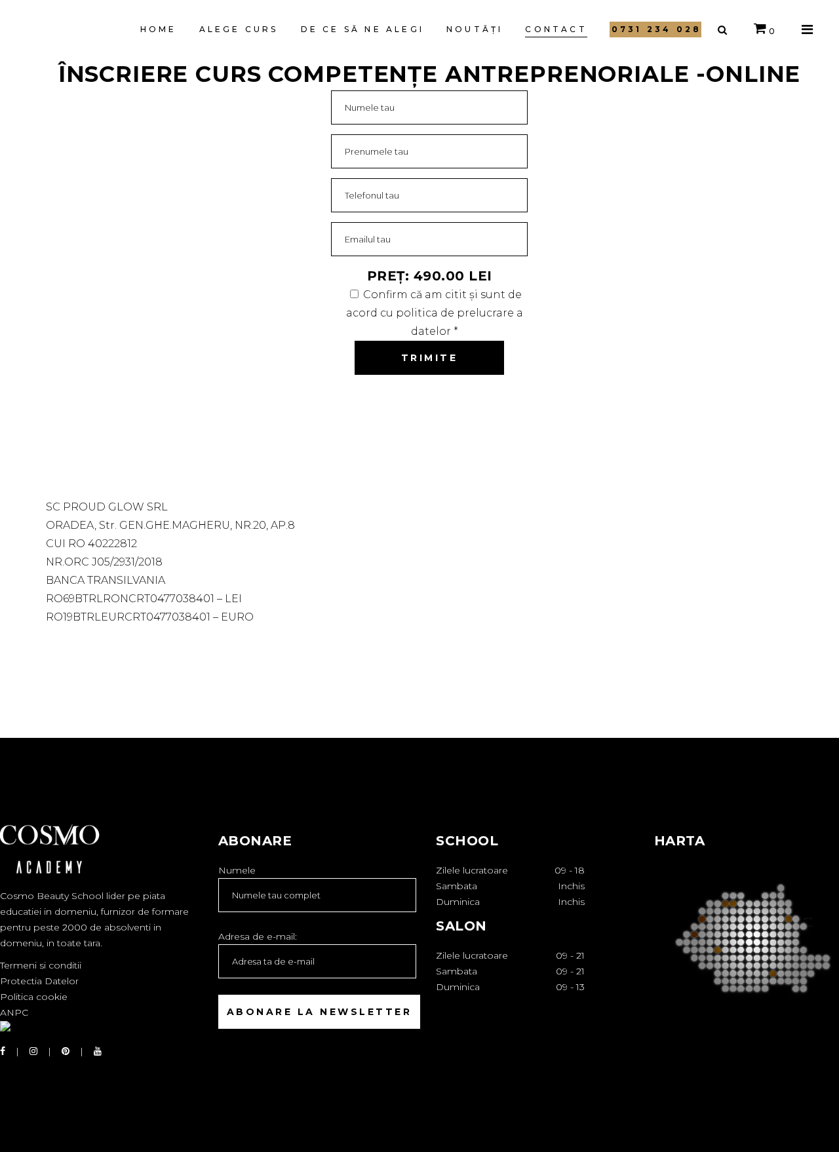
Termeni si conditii (40, 965)
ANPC (14, 1012)
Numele (237, 870)
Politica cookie (34, 997)
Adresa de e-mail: (257, 936)
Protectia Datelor (39, 981)
